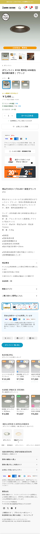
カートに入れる (27, 116)
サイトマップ (28, 515)
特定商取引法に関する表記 (11, 515)
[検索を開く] (19, 8)
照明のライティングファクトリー (17, 519)
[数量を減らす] (5, 116)
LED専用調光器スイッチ (11, 255)
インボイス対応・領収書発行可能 (21, 151)
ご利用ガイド (6, 512)
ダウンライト (8, 65)
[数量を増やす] (12, 116)
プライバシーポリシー (22, 512)
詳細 (16, 103)
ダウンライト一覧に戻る (12, 345)
